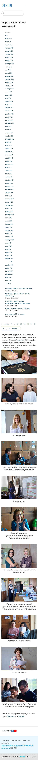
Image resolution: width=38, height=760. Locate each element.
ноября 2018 (8, 233)
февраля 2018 (9, 259)
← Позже (6, 324)
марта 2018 (8, 255)
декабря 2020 (9, 180)
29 (24, 324)
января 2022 (9, 155)
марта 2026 (8, 45)
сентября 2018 (9, 240)
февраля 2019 (9, 224)
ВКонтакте (10, 716)
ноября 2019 (8, 208)
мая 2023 (8, 130)
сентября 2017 (9, 274)
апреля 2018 (8, 252)
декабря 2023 (9, 114)
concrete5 (22, 757)
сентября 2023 (9, 123)
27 (17, 324)
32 (34, 324)
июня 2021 (8, 167)
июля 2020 (8, 196)
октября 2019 (9, 211)
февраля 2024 (9, 108)
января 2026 (9, 51)
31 (31, 324)
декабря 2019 (9, 205)
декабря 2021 (9, 158)
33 (3, 328)
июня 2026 (8, 38)
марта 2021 (8, 174)
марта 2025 (8, 73)
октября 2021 (9, 164)
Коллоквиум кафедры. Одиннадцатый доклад (19, 288)
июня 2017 (8, 281)
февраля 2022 (9, 152)
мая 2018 (8, 249)
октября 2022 (9, 136)
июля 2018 (8, 243)
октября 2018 (9, 237)
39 (9, 328)
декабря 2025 (9, 54)
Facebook (21, 716)
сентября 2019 (9, 215)
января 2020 (9, 202)
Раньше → (15, 328)
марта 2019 (8, 221)
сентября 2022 (9, 139)
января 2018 (8, 262)
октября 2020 (9, 186)
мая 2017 (8, 284)
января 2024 (9, 111)
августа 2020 (9, 193)
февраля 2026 (9, 48)
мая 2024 (8, 98)
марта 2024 (8, 104)
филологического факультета (11, 745)
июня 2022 (8, 145)
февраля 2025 (9, 76)
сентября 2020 (9, 189)
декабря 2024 (9, 79)
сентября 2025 (9, 64)
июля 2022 (8, 142)
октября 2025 (9, 60)
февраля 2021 (9, 177)
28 (21, 324)
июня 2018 (8, 246)
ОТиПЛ (6, 5)
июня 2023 (8, 127)
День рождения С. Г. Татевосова (14, 314)
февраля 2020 (9, 199)
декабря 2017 (9, 265)
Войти (35, 757)
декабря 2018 (9, 230)
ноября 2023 (9, 117)
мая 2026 (8, 42)
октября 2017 (9, 271)
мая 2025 (8, 70)
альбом (20, 340)
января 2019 (8, 227)
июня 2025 (8, 67)
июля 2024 (8, 92)
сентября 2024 (9, 89)
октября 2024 (9, 86)
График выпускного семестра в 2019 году (17, 309)
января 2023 (9, 133)
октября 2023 (9, 120)
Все (6, 35)
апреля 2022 (9, 149)
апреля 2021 (8, 170)
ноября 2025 (9, 57)
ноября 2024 (9, 82)
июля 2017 (8, 277)
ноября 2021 (8, 161)
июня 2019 (8, 218)
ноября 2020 (9, 183)
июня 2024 (8, 95)
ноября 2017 (8, 268)
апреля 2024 (9, 101)
